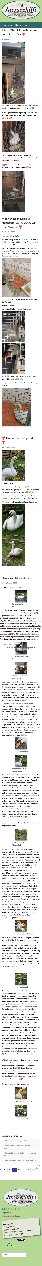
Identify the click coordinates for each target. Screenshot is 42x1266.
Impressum (30, 648)
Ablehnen (18, 644)
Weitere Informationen (16, 648)
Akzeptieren (6, 644)
